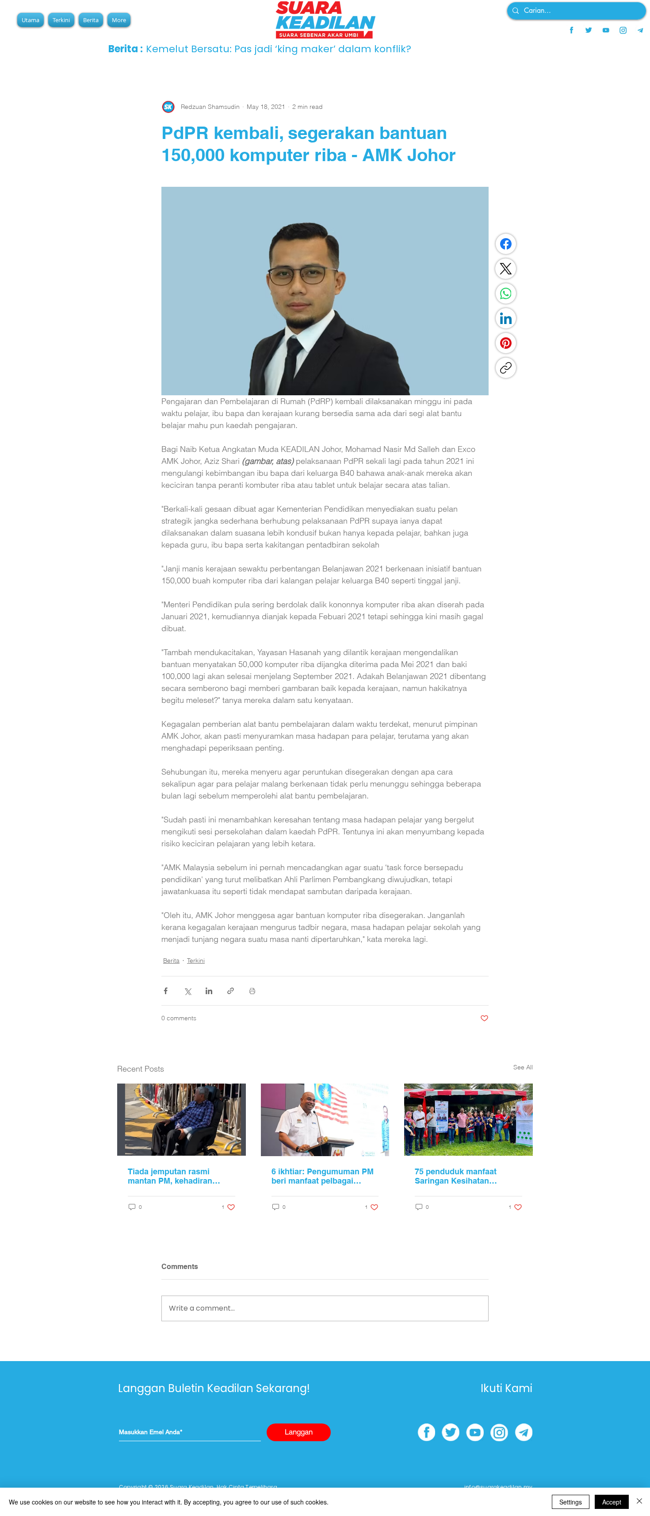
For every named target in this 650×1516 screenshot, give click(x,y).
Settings (570, 1501)
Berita (171, 960)
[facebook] (571, 30)
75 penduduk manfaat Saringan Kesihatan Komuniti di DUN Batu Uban (467, 1176)
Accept (611, 1501)
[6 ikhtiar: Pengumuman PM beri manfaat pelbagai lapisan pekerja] (325, 1120)
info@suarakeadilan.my (498, 1487)
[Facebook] (506, 244)
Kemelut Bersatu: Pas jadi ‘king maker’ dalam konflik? (278, 49)
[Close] (639, 1502)
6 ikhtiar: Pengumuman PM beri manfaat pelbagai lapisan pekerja (322, 1176)
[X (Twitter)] (505, 268)
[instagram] (623, 30)
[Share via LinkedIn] (209, 991)
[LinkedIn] (506, 318)
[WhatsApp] (506, 293)
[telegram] (640, 30)
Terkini (196, 960)
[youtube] (605, 30)
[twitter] (588, 30)
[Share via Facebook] (165, 991)
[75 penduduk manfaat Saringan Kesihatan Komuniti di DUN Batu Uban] (468, 1120)
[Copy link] (506, 368)
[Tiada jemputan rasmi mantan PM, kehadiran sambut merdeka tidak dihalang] (181, 1120)
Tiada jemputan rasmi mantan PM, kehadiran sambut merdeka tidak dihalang (170, 1176)
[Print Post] (252, 991)
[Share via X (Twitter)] (187, 991)
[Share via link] (230, 991)
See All (523, 1067)
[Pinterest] (506, 343)
